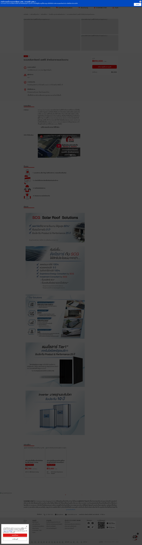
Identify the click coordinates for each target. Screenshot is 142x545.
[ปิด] (26, 526)
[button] (140, 2)
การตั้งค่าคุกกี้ (15, 539)
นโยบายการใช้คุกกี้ (7, 531)
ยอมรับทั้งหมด (15, 535)
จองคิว (137, 4)
